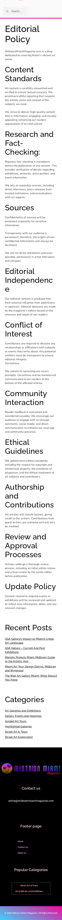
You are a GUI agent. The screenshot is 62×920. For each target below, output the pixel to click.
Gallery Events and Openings (23, 716)
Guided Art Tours (15, 721)
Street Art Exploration (19, 737)
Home (20, 841)
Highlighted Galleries (18, 726)
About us (22, 853)
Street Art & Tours (16, 731)
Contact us (23, 847)
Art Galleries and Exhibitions (23, 710)
